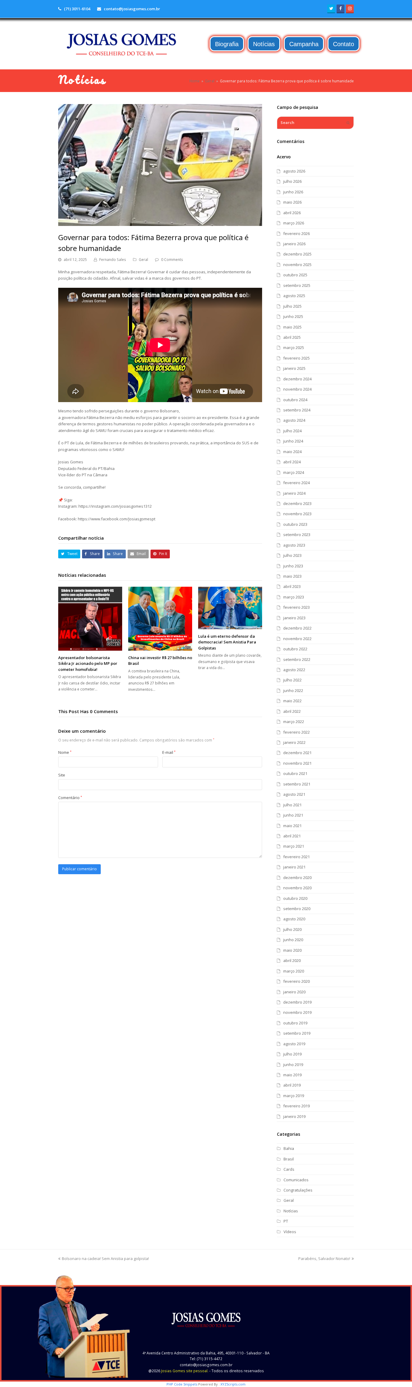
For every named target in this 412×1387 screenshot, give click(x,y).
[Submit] (348, 123)
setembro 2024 (296, 410)
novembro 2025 (297, 264)
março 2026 (293, 223)
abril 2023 (292, 586)
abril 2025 (292, 337)
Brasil (289, 1159)
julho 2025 (292, 306)
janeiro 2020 (294, 992)
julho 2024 (292, 430)
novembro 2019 (297, 1012)
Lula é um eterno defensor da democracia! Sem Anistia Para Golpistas (227, 642)
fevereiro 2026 (296, 233)
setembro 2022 (296, 659)
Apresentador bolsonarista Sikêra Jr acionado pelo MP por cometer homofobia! (87, 663)
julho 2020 (292, 929)
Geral (143, 259)
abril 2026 (292, 212)
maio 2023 (292, 576)
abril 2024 (292, 462)
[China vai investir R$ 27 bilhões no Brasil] (160, 619)
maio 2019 (292, 1075)
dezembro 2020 (297, 877)
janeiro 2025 (294, 368)
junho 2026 (293, 192)
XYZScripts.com (233, 1384)
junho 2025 (293, 316)
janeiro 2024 (294, 493)
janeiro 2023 (294, 617)
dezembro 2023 (297, 503)
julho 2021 (292, 805)
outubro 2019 (295, 1023)
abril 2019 (292, 1085)
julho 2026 (292, 181)
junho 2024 (293, 441)
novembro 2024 (297, 389)
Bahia (289, 1148)
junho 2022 (293, 690)
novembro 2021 (297, 763)
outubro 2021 (295, 773)
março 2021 (293, 846)
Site (61, 775)
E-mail (169, 752)
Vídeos (290, 1231)
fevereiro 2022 (296, 732)
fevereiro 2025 (296, 358)
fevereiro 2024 (296, 482)
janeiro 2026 (294, 243)
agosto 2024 (294, 420)
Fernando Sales (112, 259)
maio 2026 (292, 202)
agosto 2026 (294, 171)
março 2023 (293, 597)
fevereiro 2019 (296, 1106)
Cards (289, 1169)
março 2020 (293, 971)
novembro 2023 (297, 513)
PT (286, 1221)
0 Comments (172, 259)
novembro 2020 (297, 887)
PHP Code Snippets (181, 1384)
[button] (69, 554)
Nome (64, 752)
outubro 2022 (295, 649)
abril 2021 (292, 836)
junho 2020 (293, 939)
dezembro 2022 (297, 628)
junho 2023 (293, 566)
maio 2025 (292, 327)
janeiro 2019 (294, 1116)
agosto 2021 (294, 794)
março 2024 (293, 472)
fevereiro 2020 (296, 981)
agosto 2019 (294, 1043)
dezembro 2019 (297, 1002)
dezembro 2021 (297, 752)
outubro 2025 (295, 275)
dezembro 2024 (297, 379)
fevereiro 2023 (296, 607)
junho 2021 (293, 815)
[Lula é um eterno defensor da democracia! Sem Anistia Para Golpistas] (230, 608)
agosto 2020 (294, 919)
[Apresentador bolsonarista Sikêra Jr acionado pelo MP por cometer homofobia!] (90, 619)
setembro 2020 (296, 908)
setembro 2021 (296, 784)
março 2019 (293, 1095)
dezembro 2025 (297, 254)
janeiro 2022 (294, 742)
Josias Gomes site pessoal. (184, 1370)
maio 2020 (292, 950)
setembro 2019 (296, 1033)
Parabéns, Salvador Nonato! (324, 1258)
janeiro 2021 (294, 867)
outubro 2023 (295, 524)
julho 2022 (292, 680)
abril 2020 (292, 960)
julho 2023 (292, 555)
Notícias (291, 1211)
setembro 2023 (296, 534)
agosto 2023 (294, 545)
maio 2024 (292, 451)
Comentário (70, 797)
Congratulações (298, 1190)
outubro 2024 (295, 399)
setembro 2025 (296, 285)
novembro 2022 (297, 638)
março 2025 (293, 347)
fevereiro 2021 (296, 856)
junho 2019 (293, 1064)
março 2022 (293, 721)
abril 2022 (292, 711)
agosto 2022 (294, 669)
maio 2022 (292, 700)
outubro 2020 (295, 898)
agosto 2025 (294, 295)
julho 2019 (292, 1054)
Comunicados (296, 1179)
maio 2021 (292, 825)
